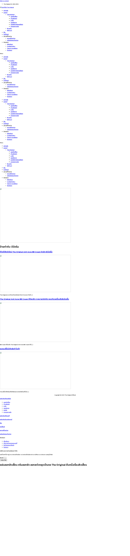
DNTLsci (9, 30)
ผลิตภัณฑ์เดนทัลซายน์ (6, 419)
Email (2, 458)
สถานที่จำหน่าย (11, 38)
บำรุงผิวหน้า (14, 19)
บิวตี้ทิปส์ (2, 427)
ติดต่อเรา (9, 50)
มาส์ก (12, 20)
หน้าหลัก (6, 11)
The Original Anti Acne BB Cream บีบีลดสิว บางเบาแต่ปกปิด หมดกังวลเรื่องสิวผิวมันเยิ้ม (34, 299)
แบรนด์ (5, 13)
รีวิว (4, 32)
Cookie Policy (11, 46)
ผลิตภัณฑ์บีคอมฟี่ (5, 416)
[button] (65, 54)
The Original (10, 15)
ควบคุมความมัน (15, 26)
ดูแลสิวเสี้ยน (14, 16)
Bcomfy (9, 28)
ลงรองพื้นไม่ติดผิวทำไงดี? (10, 348)
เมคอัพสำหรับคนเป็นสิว (17, 24)
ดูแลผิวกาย (14, 23)
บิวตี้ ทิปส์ (6, 34)
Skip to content (4, 1)
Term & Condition (12, 48)
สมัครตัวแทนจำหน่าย (12, 40)
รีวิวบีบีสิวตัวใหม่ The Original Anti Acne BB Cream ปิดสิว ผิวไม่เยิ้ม (26, 251)
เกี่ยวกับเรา (10, 44)
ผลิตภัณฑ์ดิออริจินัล (5, 399)
